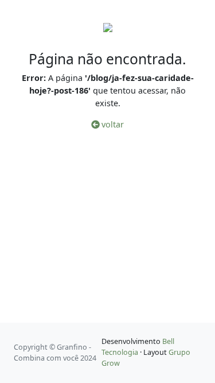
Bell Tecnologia (137, 346)
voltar (111, 124)
